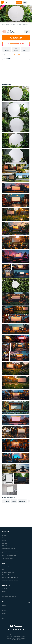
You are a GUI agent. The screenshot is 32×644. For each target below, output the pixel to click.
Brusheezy (5, 610)
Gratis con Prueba (16, 37)
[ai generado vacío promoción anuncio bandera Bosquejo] (9, 168)
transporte (6, 576)
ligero (14, 576)
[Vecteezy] (2, 2)
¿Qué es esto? (17, 54)
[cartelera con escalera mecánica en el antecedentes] (21, 542)
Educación (5, 620)
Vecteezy (4, 612)
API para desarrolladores (8, 623)
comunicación (22, 576)
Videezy (4, 615)
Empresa (4, 618)
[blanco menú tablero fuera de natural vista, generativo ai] (9, 541)
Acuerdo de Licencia (7, 641)
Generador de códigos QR (8, 633)
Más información (7, 57)
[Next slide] (26, 576)
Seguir (27, 32)
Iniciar (24, 2)
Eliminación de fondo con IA (9, 630)
